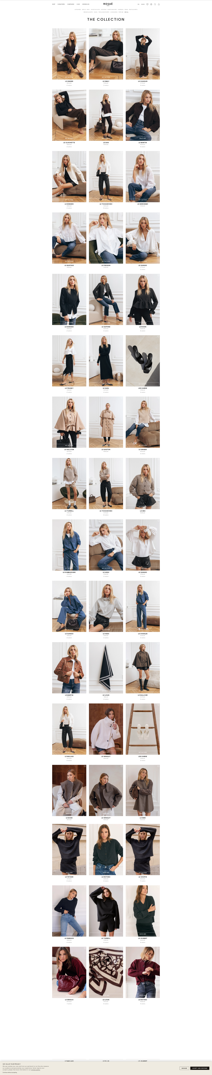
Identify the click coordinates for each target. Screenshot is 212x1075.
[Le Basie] (69, 790)
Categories (78, 9)
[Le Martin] (143, 115)
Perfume (121, 12)
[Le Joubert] (143, 910)
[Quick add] (143, 138)
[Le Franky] (69, 360)
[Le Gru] (143, 483)
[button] (53, 4)
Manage (184, 1068)
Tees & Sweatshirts (103, 12)
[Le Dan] (106, 115)
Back (88, 9)
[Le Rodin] (143, 299)
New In (84, 9)
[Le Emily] (106, 53)
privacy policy (35, 1069)
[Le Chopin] (143, 849)
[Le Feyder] (69, 849)
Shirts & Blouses (112, 9)
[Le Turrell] (69, 483)
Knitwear (103, 9)
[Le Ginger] (69, 53)
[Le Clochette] (69, 115)
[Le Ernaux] (69, 972)
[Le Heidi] (106, 544)
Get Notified (69, 77)
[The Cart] (159, 4)
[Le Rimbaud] (69, 910)
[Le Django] (143, 238)
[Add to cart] (106, 995)
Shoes (95, 12)
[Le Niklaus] (69, 729)
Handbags (120, 9)
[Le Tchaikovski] (106, 176)
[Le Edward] (69, 176)
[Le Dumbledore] (69, 544)
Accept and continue (199, 1068)
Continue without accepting (10, 1072)
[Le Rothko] (106, 849)
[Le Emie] (143, 790)
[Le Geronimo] (143, 176)
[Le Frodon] (106, 238)
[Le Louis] (106, 667)
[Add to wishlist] (84, 30)
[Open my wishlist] (147, 4)
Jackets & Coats (95, 9)
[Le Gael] (106, 360)
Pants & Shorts (133, 9)
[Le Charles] (143, 53)
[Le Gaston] (106, 422)
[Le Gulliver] (69, 422)
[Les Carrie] (143, 360)
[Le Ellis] (106, 1033)
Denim (126, 9)
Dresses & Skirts (88, 12)
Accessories (113, 12)
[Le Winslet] (106, 729)
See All (127, 12)
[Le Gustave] (69, 238)
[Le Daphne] (106, 299)
